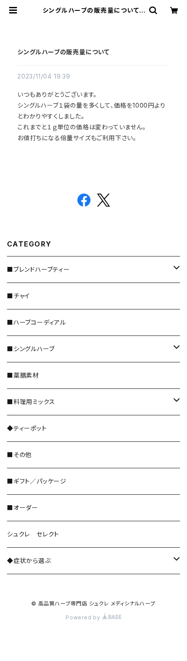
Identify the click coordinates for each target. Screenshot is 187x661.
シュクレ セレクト (33, 534)
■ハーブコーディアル (36, 322)
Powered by (84, 617)
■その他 (19, 454)
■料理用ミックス (31, 401)
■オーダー (22, 507)
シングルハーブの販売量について (63, 52)
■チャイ (18, 295)
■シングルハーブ (30, 348)
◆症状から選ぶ (29, 560)
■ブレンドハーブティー (38, 269)
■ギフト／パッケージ (37, 481)
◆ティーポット (27, 428)
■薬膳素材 (23, 375)
